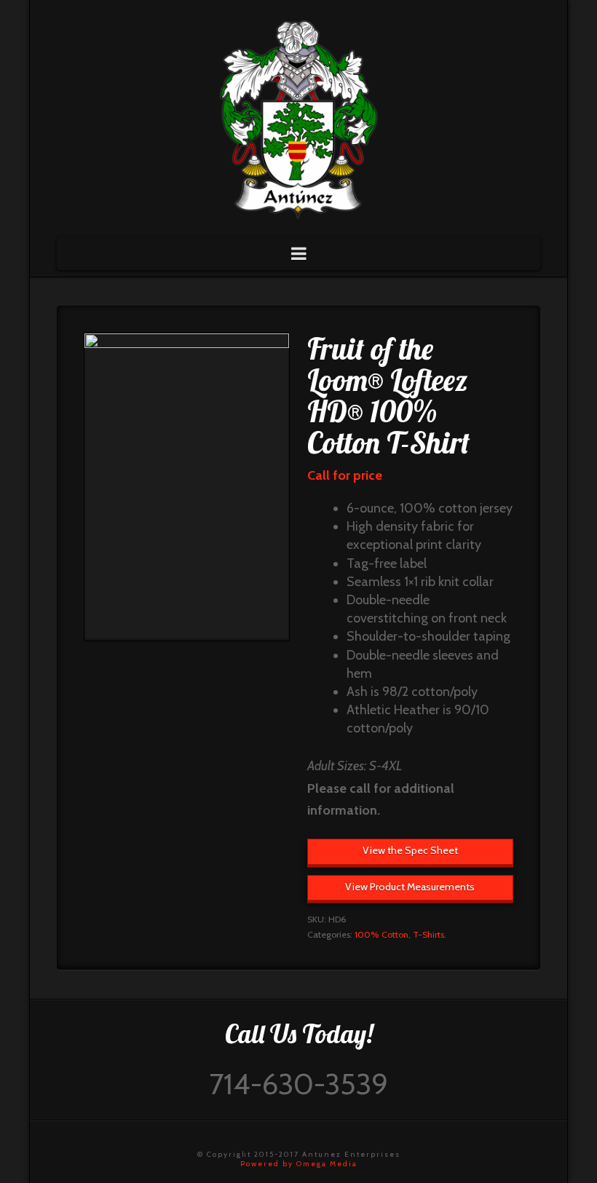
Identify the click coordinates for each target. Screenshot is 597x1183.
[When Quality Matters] (298, 114)
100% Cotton (381, 934)
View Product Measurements (410, 886)
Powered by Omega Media (298, 1163)
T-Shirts (428, 934)
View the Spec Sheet (410, 850)
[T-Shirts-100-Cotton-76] (187, 487)
